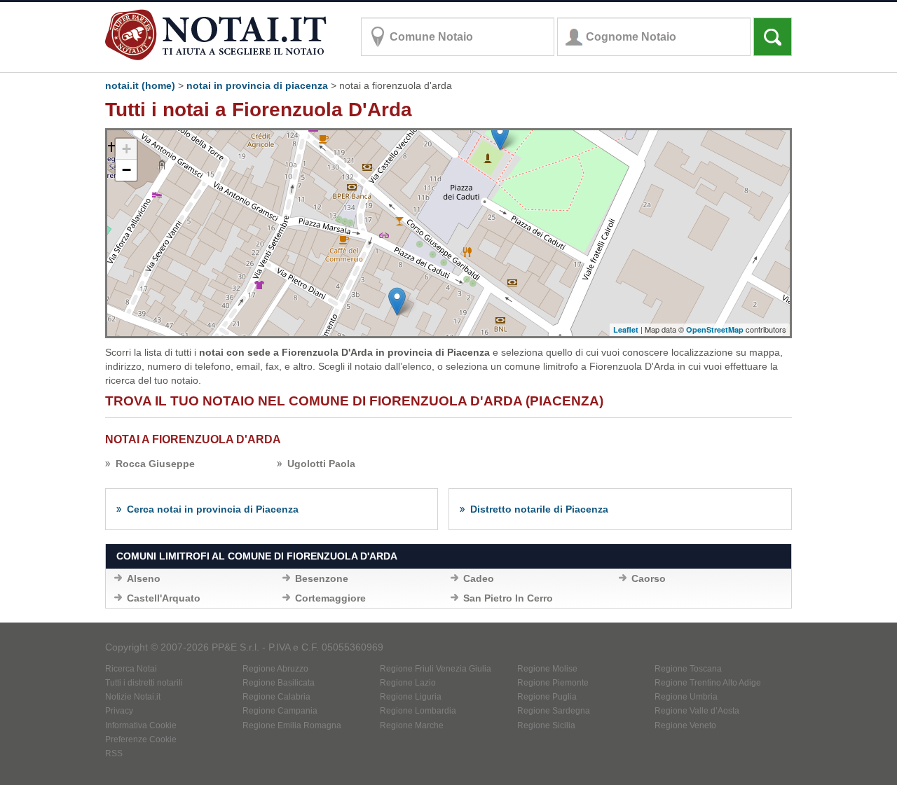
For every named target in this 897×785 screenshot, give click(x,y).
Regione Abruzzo (275, 669)
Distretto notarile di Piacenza (539, 509)
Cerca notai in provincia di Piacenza (213, 509)
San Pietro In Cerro (508, 598)
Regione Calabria (276, 697)
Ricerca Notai (131, 669)
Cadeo (478, 578)
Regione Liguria (410, 697)
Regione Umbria (686, 697)
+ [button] (126, 149)
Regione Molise (547, 669)
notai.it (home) (140, 85)
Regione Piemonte (553, 683)
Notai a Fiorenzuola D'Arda (193, 439)
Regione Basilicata (278, 683)
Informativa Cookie (141, 725)
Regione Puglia (547, 697)
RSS (114, 753)
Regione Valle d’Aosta (697, 711)
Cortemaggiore (330, 598)
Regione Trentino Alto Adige (708, 683)
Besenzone (321, 578)
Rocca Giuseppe (155, 463)
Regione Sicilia (546, 725)
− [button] (126, 170)
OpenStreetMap (715, 329)
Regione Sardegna (553, 711)
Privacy (119, 711)
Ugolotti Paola (321, 463)
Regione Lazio (408, 683)
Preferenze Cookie (141, 739)
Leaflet (625, 329)
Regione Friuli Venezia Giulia (435, 669)
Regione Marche (412, 725)
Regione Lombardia (418, 711)
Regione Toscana (688, 669)
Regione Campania (279, 711)
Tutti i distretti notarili (144, 683)
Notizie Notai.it (132, 697)
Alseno (143, 578)
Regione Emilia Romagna (291, 725)
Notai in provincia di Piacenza (257, 85)
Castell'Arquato (163, 598)
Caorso (648, 578)
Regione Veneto (685, 725)
